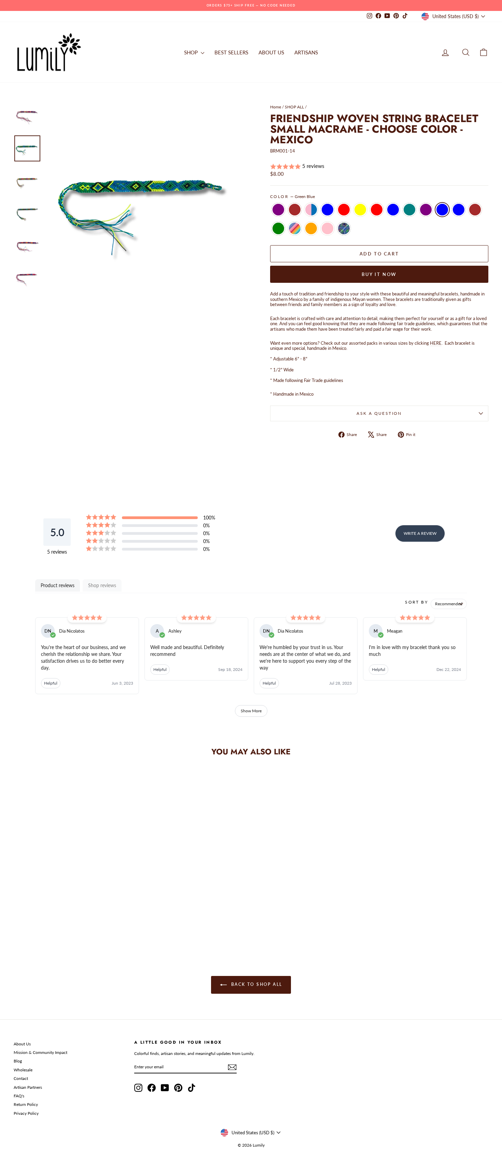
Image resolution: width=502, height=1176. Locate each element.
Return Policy (26, 1104)
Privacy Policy (26, 1113)
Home (275, 106)
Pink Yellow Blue (327, 209)
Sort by (416, 602)
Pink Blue (311, 209)
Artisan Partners (28, 1087)
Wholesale (23, 1069)
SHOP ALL (294, 106)
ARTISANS (306, 52)
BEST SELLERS (231, 52)
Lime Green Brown (475, 209)
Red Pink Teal (409, 209)
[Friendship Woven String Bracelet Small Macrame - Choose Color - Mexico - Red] (56, 910)
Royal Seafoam (344, 228)
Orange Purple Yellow (360, 209)
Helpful (50, 683)
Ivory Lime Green (278, 228)
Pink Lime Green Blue (458, 209)
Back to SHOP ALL (255, 984)
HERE (436, 343)
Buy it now (379, 274)
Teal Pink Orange (311, 228)
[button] (379, 166)
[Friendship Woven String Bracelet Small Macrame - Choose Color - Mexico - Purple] (19, 910)
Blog (18, 1060)
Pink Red (377, 209)
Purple (278, 209)
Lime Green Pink (327, 228)
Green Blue (442, 209)
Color (292, 196)
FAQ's (19, 1095)
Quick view (70, 879)
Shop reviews (102, 585)
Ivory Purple (426, 209)
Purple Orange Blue (393, 209)
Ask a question (379, 413)
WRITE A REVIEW (420, 533)
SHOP (191, 52)
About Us (22, 1043)
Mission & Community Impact (40, 1052)
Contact (21, 1078)
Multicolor (295, 228)
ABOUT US (271, 52)
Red (344, 209)
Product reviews (57, 585)
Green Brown (295, 209)
